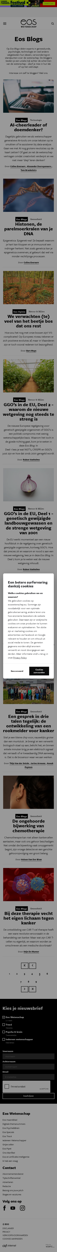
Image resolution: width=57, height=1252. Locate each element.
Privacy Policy (20, 657)
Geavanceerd (17, 671)
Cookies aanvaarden (39, 671)
